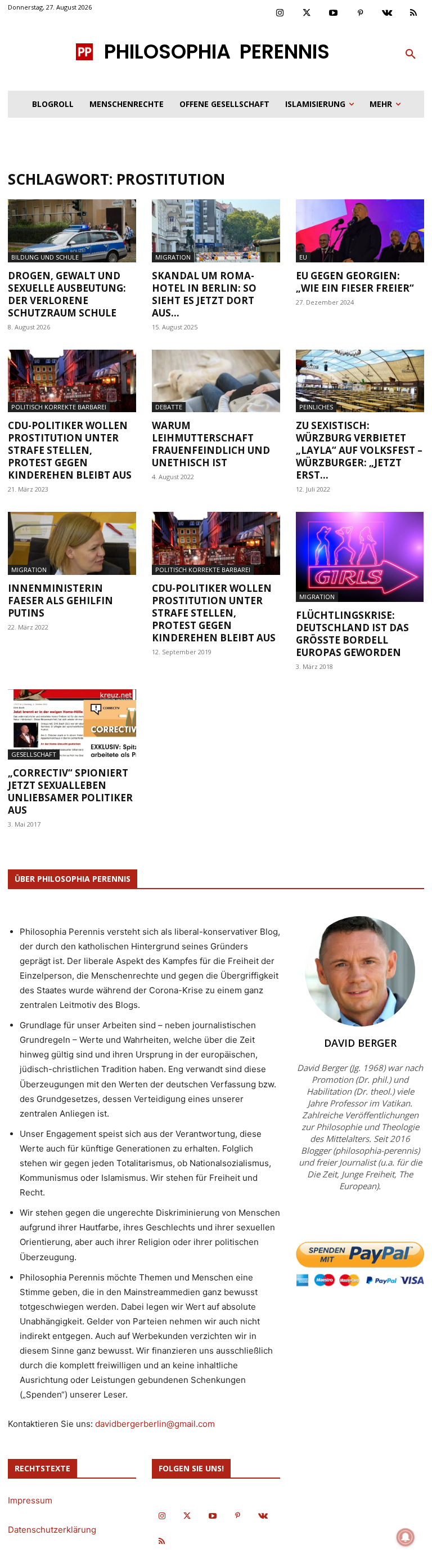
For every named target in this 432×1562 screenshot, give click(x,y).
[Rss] (414, 13)
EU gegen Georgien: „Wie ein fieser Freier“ (355, 281)
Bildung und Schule (45, 257)
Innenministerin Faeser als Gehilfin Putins (60, 600)
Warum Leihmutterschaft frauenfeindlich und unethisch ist (211, 444)
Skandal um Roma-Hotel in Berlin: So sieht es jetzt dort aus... (204, 294)
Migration (173, 257)
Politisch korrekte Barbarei (58, 407)
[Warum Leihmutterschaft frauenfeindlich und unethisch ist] (216, 381)
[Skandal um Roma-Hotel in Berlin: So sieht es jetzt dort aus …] (216, 230)
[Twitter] (307, 13)
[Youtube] (333, 13)
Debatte (168, 407)
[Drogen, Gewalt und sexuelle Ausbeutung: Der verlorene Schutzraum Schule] (72, 230)
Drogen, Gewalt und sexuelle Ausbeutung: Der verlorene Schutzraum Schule (67, 294)
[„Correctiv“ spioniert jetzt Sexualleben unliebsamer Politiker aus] (72, 724)
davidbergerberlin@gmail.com (155, 1423)
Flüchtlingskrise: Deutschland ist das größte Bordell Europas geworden (352, 634)
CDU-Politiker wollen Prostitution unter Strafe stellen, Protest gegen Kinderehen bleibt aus (70, 450)
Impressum (30, 1500)
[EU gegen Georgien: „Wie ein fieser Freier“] (360, 230)
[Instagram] (280, 13)
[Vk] (387, 13)
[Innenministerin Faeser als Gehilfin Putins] (72, 543)
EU (303, 257)
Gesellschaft (33, 754)
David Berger (360, 1043)
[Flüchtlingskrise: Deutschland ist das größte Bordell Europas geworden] (360, 557)
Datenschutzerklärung (52, 1529)
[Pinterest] (360, 13)
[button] (410, 54)
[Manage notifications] (406, 1537)
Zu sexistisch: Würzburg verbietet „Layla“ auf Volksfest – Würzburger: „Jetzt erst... (359, 450)
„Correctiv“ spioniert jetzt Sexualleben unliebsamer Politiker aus (70, 791)
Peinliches (316, 407)
